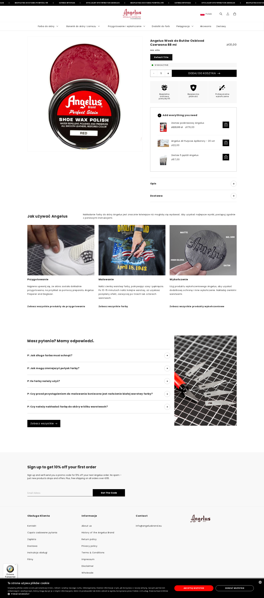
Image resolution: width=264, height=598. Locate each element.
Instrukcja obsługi (37, 552)
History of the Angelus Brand (98, 532)
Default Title (161, 57)
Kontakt (31, 525)
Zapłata (31, 539)
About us (87, 525)
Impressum (88, 559)
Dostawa (32, 546)
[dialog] (132, 588)
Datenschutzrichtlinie (158, 591)
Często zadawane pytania (42, 532)
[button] (221, 14)
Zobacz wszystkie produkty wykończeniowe (197, 306)
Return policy (89, 539)
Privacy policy (89, 546)
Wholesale (87, 572)
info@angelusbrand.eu (149, 525)
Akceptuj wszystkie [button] (194, 588)
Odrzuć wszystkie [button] (234, 588)
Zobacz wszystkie (42, 423)
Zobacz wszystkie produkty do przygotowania (56, 306)
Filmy (30, 559)
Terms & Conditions (93, 552)
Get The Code (109, 492)
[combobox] (260, 582)
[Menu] (15, 565)
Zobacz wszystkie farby (113, 306)
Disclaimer (88, 566)
